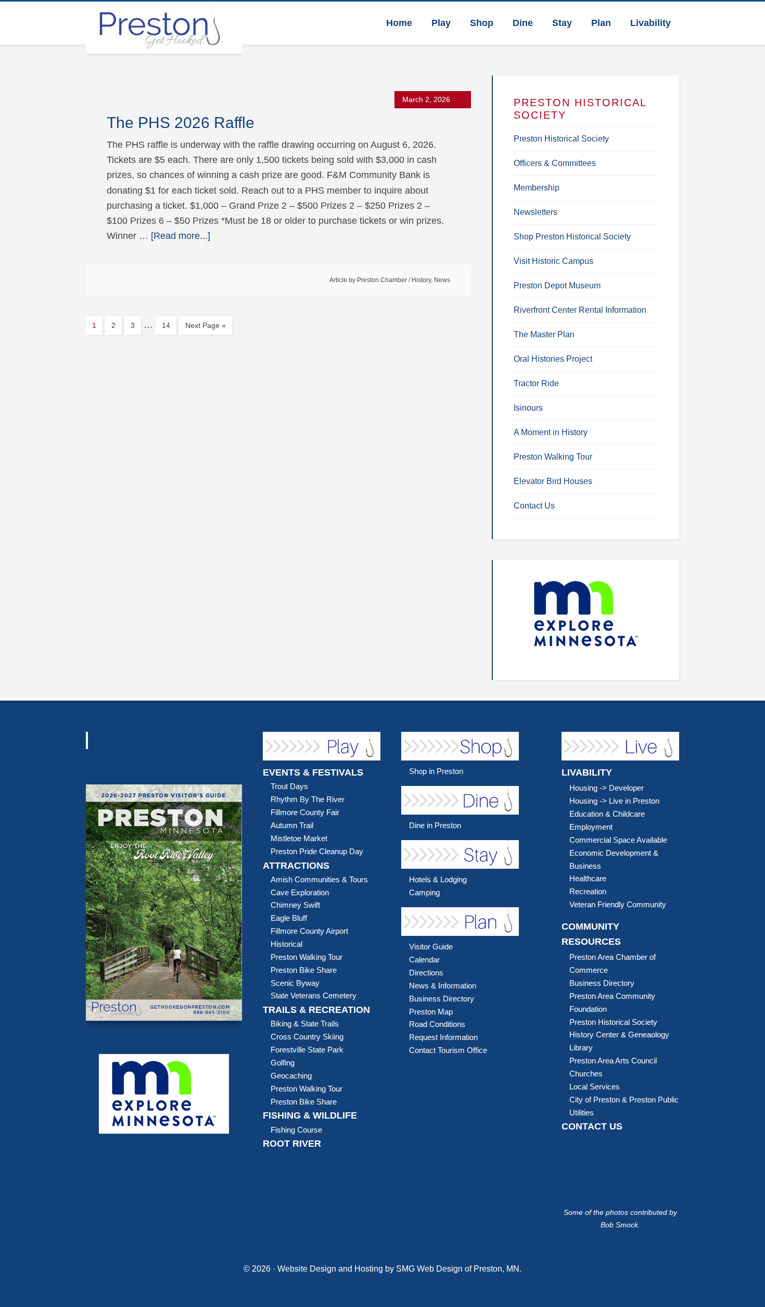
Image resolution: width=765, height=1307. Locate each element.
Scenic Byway (295, 983)
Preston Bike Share (304, 970)
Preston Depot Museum (557, 285)
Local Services (594, 1086)
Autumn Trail (292, 825)
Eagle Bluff (289, 917)
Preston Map (431, 1011)
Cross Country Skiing (307, 1036)
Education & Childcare (607, 813)
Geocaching (291, 1075)
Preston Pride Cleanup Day (317, 851)
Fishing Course (296, 1129)
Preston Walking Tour (553, 456)
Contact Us (534, 505)
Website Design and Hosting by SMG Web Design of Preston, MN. (399, 1268)
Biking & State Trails (305, 1023)
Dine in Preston (435, 825)
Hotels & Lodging (438, 879)
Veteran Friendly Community (617, 904)
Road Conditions (437, 1024)
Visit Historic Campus (553, 261)
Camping (424, 892)
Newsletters (535, 212)
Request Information (443, 1037)
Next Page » (205, 325)
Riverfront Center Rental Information (580, 310)
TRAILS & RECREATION (316, 1010)
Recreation (587, 891)
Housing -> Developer (606, 787)
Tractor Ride (536, 383)
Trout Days (289, 786)
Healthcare (587, 878)
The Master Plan (544, 334)
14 (166, 325)
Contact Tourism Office (448, 1050)
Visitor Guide (431, 946)
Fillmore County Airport (309, 931)
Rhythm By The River (308, 799)
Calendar (424, 959)
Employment (591, 826)
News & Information (442, 985)
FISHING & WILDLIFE (310, 1115)
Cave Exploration (300, 892)
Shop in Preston (436, 771)
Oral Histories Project (553, 358)
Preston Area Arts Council (613, 1060)
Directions (426, 972)
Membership (536, 187)
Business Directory (441, 998)
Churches (586, 1073)
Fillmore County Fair (305, 812)
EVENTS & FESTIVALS (313, 772)
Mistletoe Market (299, 838)
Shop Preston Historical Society (572, 236)
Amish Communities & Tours (319, 879)
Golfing (283, 1062)
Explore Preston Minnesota (164, 28)
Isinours (528, 407)
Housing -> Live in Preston (614, 800)
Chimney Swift (295, 904)
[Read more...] (180, 236)
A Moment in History (551, 432)
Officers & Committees (555, 163)
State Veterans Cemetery (313, 995)
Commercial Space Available (618, 839)
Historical (286, 944)
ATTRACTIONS (296, 865)
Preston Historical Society (561, 138)
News (442, 280)
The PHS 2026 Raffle (180, 122)
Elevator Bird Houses (553, 481)
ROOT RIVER (292, 1143)
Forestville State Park (307, 1049)
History (421, 280)
